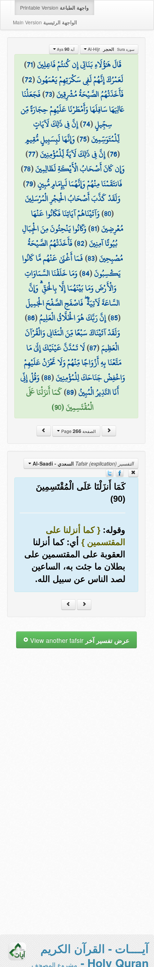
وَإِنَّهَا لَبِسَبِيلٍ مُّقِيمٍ (50, 139)
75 (83, 139)
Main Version (45, 22)
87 (93, 348)
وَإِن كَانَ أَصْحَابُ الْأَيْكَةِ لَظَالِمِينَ (80, 169)
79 (29, 184)
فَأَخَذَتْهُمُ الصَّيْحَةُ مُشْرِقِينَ (90, 94)
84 (86, 273)
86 (31, 318)
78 (27, 169)
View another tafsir (79, 640)
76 (113, 154)
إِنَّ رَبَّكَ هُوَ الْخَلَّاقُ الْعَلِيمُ (72, 318)
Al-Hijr (110, 49)
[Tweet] (109, 472)
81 (94, 228)
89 (70, 392)
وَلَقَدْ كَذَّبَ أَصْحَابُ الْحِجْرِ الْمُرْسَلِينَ (72, 198)
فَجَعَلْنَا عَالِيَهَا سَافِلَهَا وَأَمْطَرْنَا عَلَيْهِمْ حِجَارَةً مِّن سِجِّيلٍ (72, 109)
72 (28, 79)
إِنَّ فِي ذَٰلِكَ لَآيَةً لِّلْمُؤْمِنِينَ (72, 154)
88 (47, 377)
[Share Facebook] (119, 472)
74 (86, 124)
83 (91, 258)
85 (114, 318)
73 (48, 94)
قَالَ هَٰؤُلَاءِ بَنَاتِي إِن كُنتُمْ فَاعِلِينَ (79, 64)
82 (81, 243)
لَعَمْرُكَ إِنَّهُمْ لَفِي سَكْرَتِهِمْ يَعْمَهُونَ (80, 79)
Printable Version (54, 7)
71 (30, 64)
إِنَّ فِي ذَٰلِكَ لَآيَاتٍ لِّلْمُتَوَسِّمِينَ (76, 131)
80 (107, 213)
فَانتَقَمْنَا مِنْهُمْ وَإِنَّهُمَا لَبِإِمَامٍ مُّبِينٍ (80, 184)
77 (31, 154)
